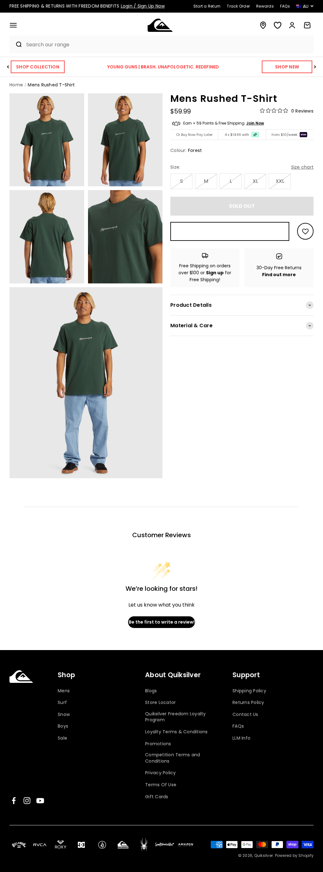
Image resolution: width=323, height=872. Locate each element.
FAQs (238, 726)
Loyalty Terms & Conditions (176, 732)
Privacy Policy (160, 773)
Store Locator (160, 703)
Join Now (255, 123)
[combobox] (168, 45)
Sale (62, 738)
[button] (13, 25)
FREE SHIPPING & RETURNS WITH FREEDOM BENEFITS (87, 6)
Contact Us (245, 715)
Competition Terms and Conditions (172, 758)
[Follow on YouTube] (40, 800)
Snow (64, 715)
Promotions (158, 744)
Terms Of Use (160, 785)
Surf (62, 703)
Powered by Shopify (294, 855)
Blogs (151, 691)
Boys (63, 726)
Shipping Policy (249, 691)
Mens (64, 691)
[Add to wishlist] (305, 231)
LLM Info (241, 738)
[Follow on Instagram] (27, 800)
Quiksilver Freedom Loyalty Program (175, 717)
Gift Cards (156, 797)
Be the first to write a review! (162, 622)
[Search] (16, 44)
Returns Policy (248, 703)
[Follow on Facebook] (13, 800)
